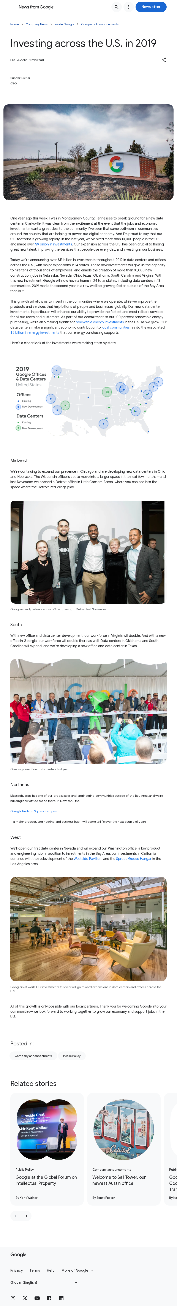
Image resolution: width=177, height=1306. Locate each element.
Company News (37, 24)
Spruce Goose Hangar (134, 859)
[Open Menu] (12, 7)
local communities (116, 327)
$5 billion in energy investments (34, 333)
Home (14, 24)
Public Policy (72, 1056)
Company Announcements (100, 24)
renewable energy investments (100, 322)
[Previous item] (15, 1216)
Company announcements (33, 1056)
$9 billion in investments (53, 244)
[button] (151, 7)
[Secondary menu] (128, 7)
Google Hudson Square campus (33, 811)
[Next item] (26, 1216)
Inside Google (64, 24)
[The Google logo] (18, 1255)
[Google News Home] (36, 7)
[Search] (116, 7)
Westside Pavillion (87, 859)
